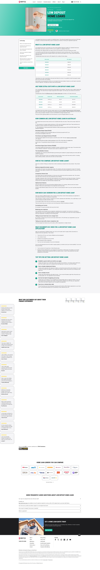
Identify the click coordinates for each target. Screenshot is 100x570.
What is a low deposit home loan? (25, 43)
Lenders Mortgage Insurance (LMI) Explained (71, 110)
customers (42, 446)
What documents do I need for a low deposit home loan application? (26, 59)
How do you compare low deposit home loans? (25, 53)
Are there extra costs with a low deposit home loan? (25, 46)
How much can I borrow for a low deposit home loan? (25, 56)
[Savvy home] (22, 2)
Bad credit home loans (23, 503)
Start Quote (26, 67)
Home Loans (51, 7)
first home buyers (62, 127)
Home (48, 7)
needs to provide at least (72, 137)
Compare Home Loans (52, 25)
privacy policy (45, 559)
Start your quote (48, 530)
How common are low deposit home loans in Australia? (26, 50)
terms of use (50, 559)
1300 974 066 (76, 1)
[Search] (80, 2)
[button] (50, 498)
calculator (62, 201)
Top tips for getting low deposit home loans (26, 63)
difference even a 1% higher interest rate (54, 93)
